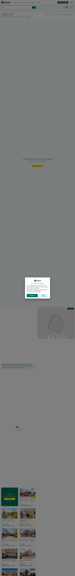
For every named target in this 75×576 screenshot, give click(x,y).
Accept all (32, 295)
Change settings (43, 295)
